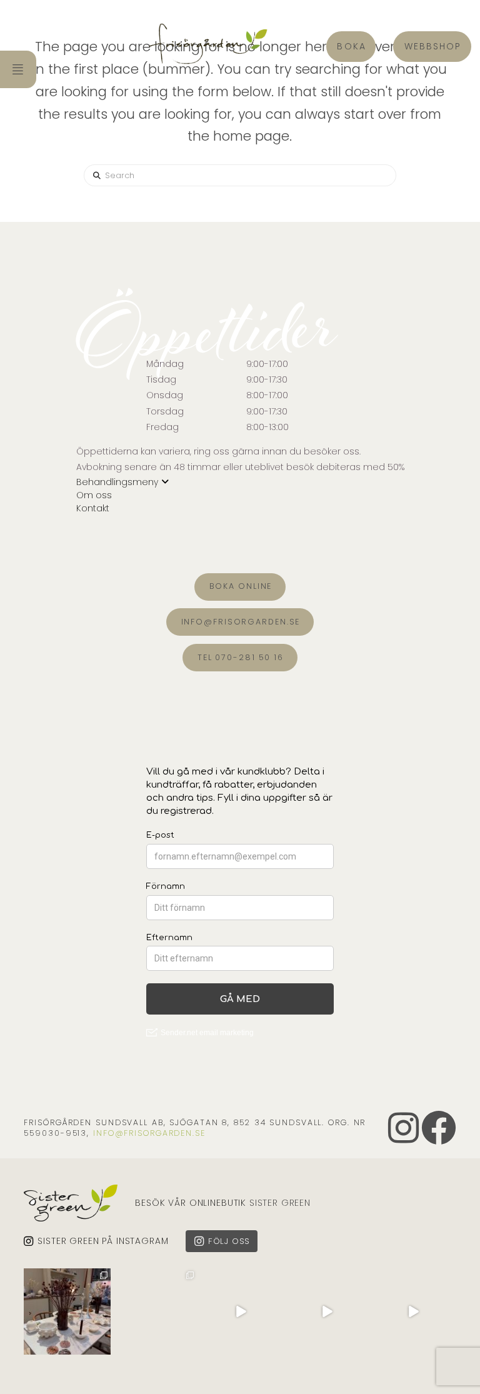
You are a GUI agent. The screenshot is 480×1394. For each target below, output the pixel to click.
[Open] (67, 1311)
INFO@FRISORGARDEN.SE (149, 1133)
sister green (280, 1202)
